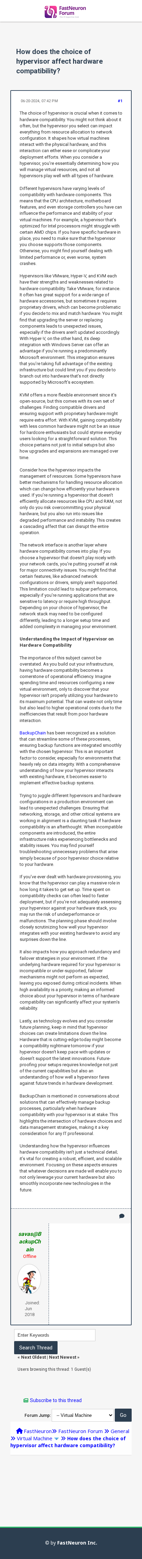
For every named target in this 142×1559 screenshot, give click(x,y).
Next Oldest (33, 1357)
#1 (120, 101)
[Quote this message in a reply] (122, 1216)
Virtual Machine (34, 1438)
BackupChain (33, 732)
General (120, 1431)
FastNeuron (38, 1431)
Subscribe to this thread (56, 1400)
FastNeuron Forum (80, 1431)
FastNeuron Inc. (77, 1542)
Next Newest (62, 1357)
